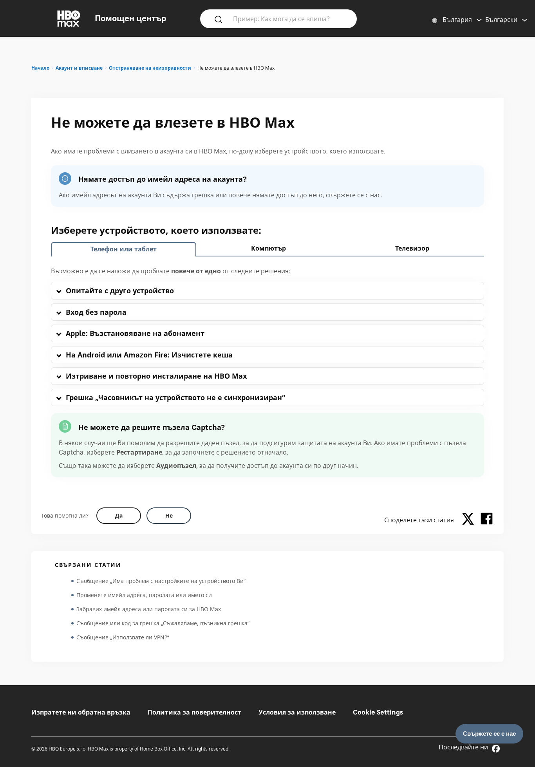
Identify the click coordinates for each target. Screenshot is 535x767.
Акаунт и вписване (79, 68)
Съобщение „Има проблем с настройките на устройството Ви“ (161, 581)
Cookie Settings (378, 712)
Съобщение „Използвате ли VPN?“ (122, 637)
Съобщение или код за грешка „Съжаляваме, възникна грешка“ (162, 623)
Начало (40, 68)
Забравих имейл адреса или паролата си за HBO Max (148, 609)
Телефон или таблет (123, 249)
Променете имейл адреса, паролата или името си (144, 595)
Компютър (268, 248)
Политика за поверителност (194, 712)
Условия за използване (297, 712)
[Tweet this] (470, 520)
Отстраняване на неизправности (150, 68)
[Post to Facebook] (486, 520)
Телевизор (412, 248)
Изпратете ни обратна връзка (80, 712)
